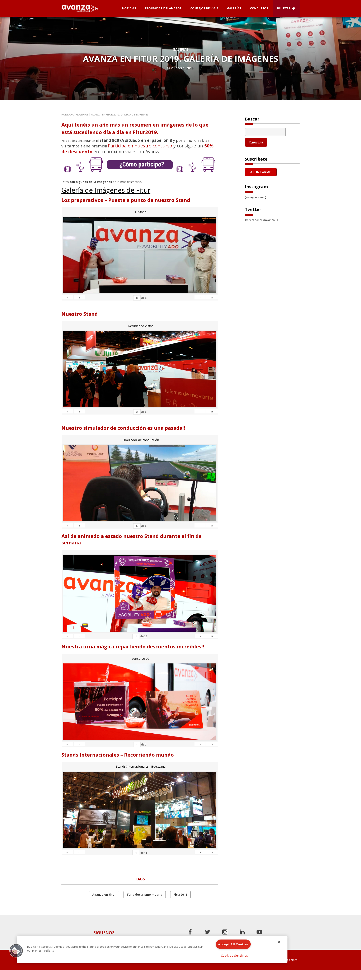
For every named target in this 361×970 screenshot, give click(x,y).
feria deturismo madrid (144, 894)
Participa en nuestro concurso (140, 146)
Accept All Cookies (233, 944)
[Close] (279, 942)
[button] (16, 950)
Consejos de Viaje (204, 8)
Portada (67, 114)
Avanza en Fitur (104, 894)
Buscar (257, 142)
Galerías (234, 8)
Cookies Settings (234, 955)
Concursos (259, 8)
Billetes (284, 8)
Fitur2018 (180, 894)
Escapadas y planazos (163, 8)
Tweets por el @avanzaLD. (261, 220)
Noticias (129, 8)
